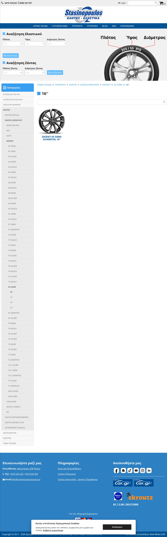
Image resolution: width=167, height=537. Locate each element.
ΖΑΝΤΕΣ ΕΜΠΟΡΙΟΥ (89, 84)
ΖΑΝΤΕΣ (73, 84)
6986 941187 (26, 3)
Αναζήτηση (11, 55)
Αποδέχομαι (117, 527)
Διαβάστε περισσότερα (53, 530)
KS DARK (118, 84)
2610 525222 (11, 3)
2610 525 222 (17, 474)
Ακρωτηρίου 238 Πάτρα (28, 468)
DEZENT (106, 84)
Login (123, 2)
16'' (127, 84)
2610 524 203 (31, 474)
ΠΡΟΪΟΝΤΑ (60, 84)
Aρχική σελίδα (44, 84)
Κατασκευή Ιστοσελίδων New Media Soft (145, 534)
